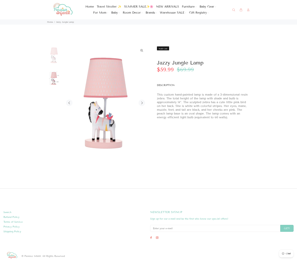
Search (7, 212)
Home (50, 22)
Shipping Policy (12, 231)
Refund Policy (11, 217)
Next (142, 103)
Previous (69, 103)
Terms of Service (13, 221)
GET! (287, 228)
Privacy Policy (11, 226)
